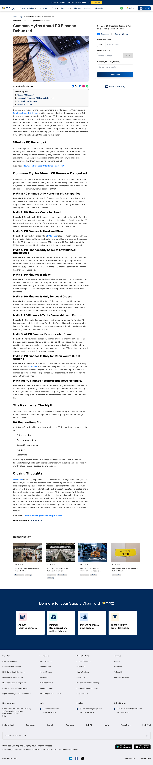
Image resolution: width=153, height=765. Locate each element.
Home (15, 17)
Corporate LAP (82, 694)
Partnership (118, 672)
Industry (28, 575)
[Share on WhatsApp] (87, 86)
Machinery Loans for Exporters (14, 683)
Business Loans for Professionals (14, 688)
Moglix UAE (146, 725)
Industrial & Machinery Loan (87, 688)
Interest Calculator (83, 661)
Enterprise (50, 725)
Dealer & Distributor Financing (87, 683)
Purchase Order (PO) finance (25, 113)
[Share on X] (76, 86)
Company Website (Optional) (108, 62)
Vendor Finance (45, 667)
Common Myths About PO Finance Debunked (35, 98)
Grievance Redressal (121, 677)
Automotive (36, 520)
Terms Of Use (145, 758)
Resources (118, 667)
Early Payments (45, 661)
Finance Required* (104, 39)
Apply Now (96, 2)
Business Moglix (8, 725)
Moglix (106, 725)
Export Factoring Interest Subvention (16, 694)
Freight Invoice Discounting (12, 677)
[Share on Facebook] (72, 86)
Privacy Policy (129, 758)
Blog (20, 17)
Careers (117, 661)
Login (146, 8)
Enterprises (44, 656)
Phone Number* (103, 51)
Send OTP (128, 55)
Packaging (70, 725)
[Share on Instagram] (83, 86)
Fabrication (30, 725)
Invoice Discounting (9, 661)
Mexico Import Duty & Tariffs (50, 694)
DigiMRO (89, 725)
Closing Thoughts (24, 104)
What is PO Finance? (25, 95)
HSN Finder (43, 677)
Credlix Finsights (82, 672)
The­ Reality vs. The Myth (27, 101)
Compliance (80, 667)
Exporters (6, 656)
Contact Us (80, 677)
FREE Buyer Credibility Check (13, 672)
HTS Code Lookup (46, 683)
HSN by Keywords (46, 688)
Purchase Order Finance (11, 667)
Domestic (105, 34)
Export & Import (122, 34)
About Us (117, 656)
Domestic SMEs (82, 656)
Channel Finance (45, 672)
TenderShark (125, 725)
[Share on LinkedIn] (79, 86)
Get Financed (115, 75)
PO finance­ (52, 236)
